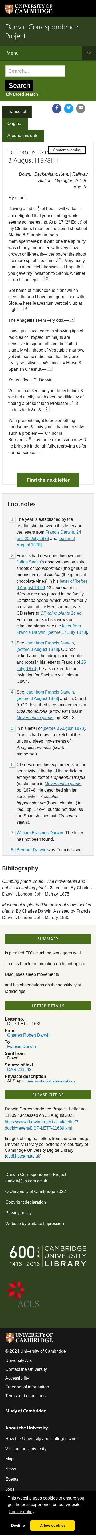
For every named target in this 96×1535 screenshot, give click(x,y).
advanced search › (22, 94)
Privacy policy (18, 1213)
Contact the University (26, 1369)
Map (9, 1459)
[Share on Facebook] (56, 108)
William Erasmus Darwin (40, 833)
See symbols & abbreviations (50, 1081)
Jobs (9, 1489)
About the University (26, 1428)
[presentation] (39, 209)
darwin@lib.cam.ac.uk (26, 1181)
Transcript (16, 111)
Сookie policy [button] (21, 1511)
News (10, 1469)
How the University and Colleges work (41, 1438)
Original (14, 123)
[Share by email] (80, 108)
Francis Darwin (59, 532)
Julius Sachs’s (30, 562)
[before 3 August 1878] (64, 728)
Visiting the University (25, 1449)
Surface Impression (45, 1223)
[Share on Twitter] (68, 108)
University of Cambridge (32, 1191)
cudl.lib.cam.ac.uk (23, 1156)
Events (11, 1479)
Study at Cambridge (25, 1411)
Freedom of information (27, 1387)
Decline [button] (18, 1525)
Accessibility (17, 1378)
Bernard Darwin (31, 850)
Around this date (22, 135)
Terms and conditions (25, 1395)
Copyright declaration (25, 1202)
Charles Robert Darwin (29, 1035)
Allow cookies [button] (53, 1525)
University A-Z (18, 1360)
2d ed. (61, 613)
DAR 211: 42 (19, 1069)
